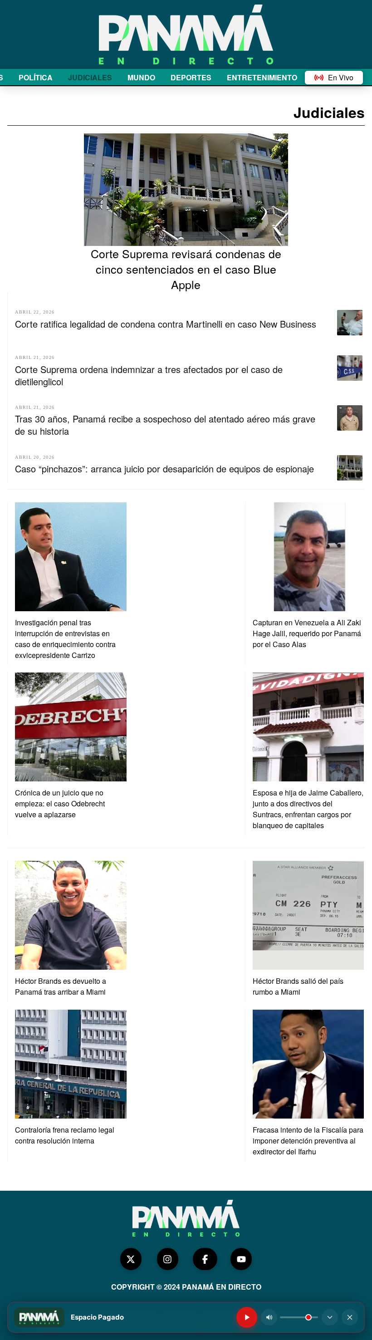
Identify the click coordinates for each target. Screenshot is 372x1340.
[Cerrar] (350, 1317)
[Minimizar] (330, 1317)
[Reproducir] (246, 1317)
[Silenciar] (269, 1317)
